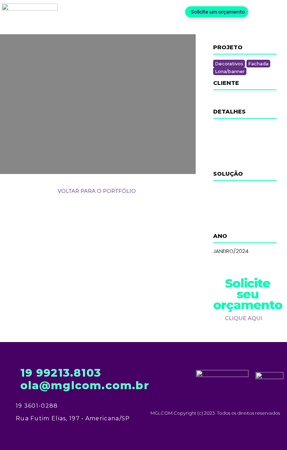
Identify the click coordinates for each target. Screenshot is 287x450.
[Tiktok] (280, 11)
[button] (216, 11)
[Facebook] (257, 11)
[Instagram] (269, 11)
